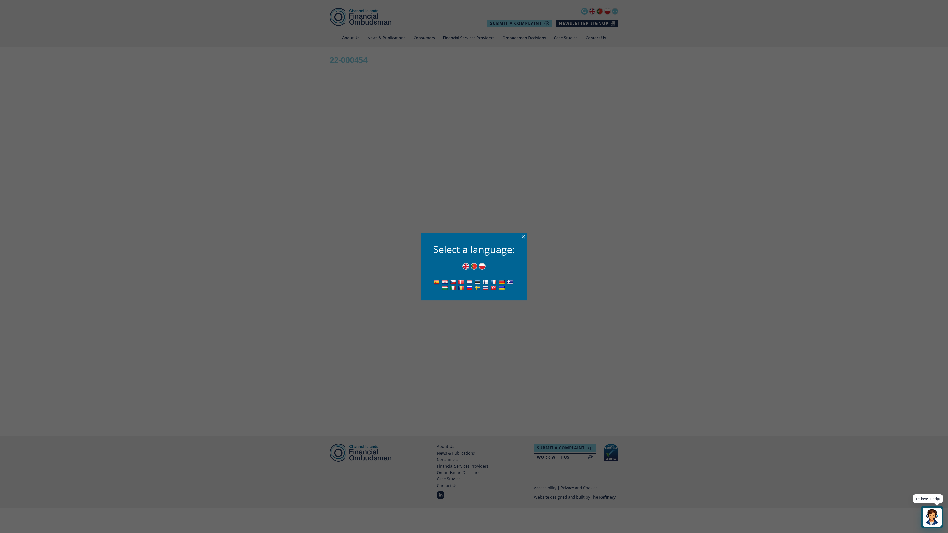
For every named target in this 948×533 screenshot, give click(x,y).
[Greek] (510, 282)
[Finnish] (486, 282)
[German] (502, 282)
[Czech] (453, 282)
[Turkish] (494, 287)
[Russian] (470, 287)
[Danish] (461, 282)
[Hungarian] (445, 287)
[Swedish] (478, 287)
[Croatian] (445, 282)
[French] (494, 282)
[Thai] (486, 287)
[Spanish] (437, 282)
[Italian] (453, 287)
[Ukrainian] (502, 287)
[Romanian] (461, 287)
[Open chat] (932, 517)
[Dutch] (470, 282)
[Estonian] (478, 282)
